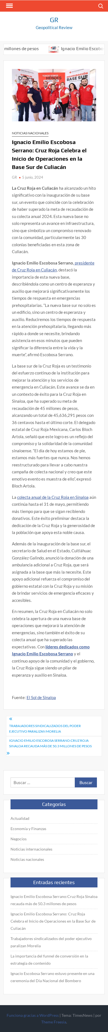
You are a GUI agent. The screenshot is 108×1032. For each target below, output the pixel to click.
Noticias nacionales (30, 133)
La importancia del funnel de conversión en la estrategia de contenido (49, 960)
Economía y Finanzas (28, 828)
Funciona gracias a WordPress (33, 1015)
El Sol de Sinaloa (41, 697)
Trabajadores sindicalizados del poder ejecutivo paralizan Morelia (45, 728)
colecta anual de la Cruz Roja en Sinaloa (53, 497)
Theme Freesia (53, 1022)
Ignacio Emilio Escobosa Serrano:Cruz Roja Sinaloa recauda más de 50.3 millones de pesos (50, 743)
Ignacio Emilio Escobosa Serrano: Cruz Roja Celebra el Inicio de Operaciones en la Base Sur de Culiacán (53, 921)
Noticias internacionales (31, 849)
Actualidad (20, 818)
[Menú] (8, 5)
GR (54, 20)
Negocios (19, 838)
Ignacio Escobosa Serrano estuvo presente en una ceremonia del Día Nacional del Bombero (52, 977)
